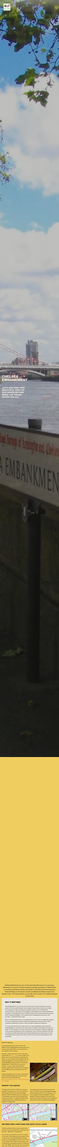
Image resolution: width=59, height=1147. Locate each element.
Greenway (14, 1055)
